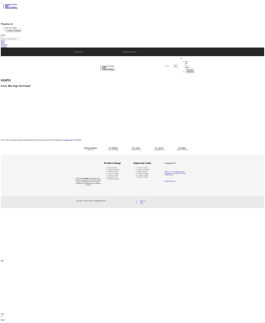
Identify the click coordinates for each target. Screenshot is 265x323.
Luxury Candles (113, 173)
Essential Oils (112, 168)
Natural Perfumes (114, 169)
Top (2, 260)
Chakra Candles (143, 177)
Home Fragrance (113, 179)
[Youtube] (88, 193)
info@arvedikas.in (170, 181)
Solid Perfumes (113, 171)
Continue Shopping (13, 30)
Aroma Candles (113, 175)
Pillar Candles (142, 171)
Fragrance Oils (113, 177)
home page (68, 140)
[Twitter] (79, 193)
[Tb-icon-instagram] (83, 193)
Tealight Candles (143, 173)
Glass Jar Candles (143, 169)
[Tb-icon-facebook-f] (75, 193)
